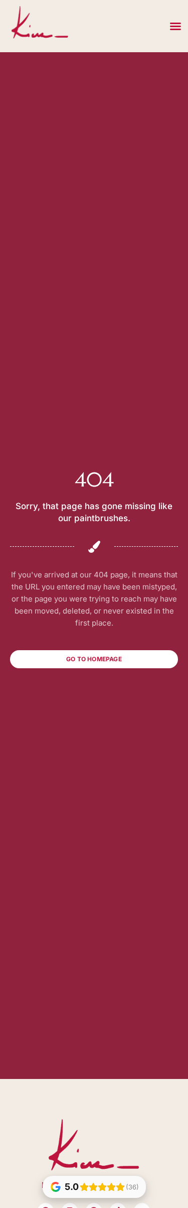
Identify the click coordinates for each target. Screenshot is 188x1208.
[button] (175, 26)
